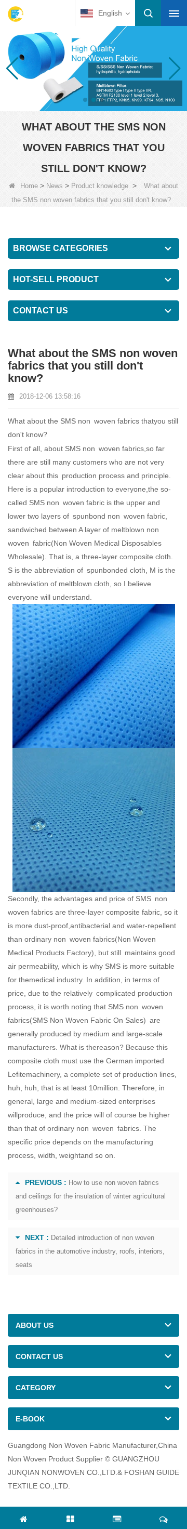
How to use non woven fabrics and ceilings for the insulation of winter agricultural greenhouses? (91, 1196)
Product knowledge (99, 186)
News (54, 186)
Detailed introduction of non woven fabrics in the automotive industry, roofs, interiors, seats (90, 1251)
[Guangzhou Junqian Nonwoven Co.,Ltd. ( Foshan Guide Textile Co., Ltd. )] (15, 14)
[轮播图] (93, 67)
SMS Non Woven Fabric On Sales (87, 1020)
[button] (85, 100)
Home (29, 186)
